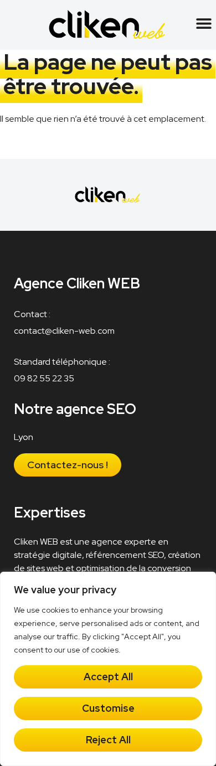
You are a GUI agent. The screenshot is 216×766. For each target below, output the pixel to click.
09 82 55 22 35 (44, 378)
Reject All (108, 739)
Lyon (23, 437)
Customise (108, 708)
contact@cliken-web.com (64, 331)
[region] (108, 669)
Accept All (108, 676)
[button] (203, 23)
